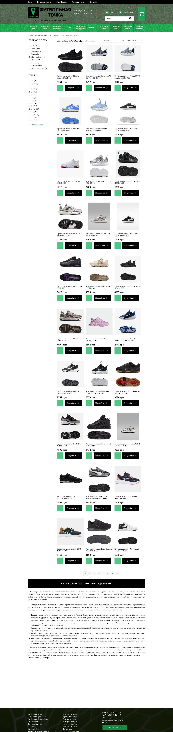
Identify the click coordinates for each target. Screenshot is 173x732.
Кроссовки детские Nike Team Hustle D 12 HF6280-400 (126, 340)
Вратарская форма (70, 719)
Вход (112, 12)
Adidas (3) (35, 46)
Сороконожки (33, 721)
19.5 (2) (34, 86)
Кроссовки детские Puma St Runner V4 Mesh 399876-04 (96, 497)
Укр (128, 7)
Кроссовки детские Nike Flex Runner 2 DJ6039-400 (97, 129)
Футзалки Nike (33, 729)
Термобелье (67, 729)
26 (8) (33, 103)
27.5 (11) (35, 109)
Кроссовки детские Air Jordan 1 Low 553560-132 (127, 550)
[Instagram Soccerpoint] (106, 723)
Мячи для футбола (70, 724)
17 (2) (33, 81)
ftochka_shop (109, 718)
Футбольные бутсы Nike (37, 717)
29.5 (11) (35, 120)
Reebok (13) (36, 65)
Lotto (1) (35, 54)
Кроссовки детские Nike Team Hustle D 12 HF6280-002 (68, 392)
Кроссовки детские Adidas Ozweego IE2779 (96, 340)
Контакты (93, 2)
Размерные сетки (78, 2)
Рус (132, 7)
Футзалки (31, 726)
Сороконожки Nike (35, 724)
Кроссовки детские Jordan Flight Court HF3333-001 (127, 392)
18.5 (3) (34, 84)
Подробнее (71, 88)
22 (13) (34, 92)
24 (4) (33, 98)
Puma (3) (35, 63)
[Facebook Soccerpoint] (103, 723)
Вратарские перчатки (71, 721)
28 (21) (34, 112)
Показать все (37, 125)
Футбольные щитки (70, 726)
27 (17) (34, 106)
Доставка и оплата (44, 2)
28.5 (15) (35, 115)
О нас (30, 2)
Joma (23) (35, 48)
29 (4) (33, 117)
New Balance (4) (38, 57)
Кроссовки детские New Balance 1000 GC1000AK (69, 445)
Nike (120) (35, 60)
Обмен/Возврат (61, 2)
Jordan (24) (36, 51)
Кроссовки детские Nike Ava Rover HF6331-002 (68, 77)
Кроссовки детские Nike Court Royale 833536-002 (126, 129)
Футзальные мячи (70, 717)
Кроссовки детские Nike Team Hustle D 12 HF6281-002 (97, 392)
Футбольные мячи (70, 714)
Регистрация (129, 12)
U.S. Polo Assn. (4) (39, 68)
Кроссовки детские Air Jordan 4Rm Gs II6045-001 (68, 497)
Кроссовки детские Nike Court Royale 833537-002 (126, 235)
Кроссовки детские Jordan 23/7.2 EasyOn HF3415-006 (98, 77)
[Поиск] (130, 18)
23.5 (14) (35, 95)
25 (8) (33, 100)
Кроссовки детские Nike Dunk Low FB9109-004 (68, 129)
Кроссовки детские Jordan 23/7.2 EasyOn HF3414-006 (127, 77)
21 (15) (34, 89)
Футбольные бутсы (35, 714)
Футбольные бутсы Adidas (38, 719)
